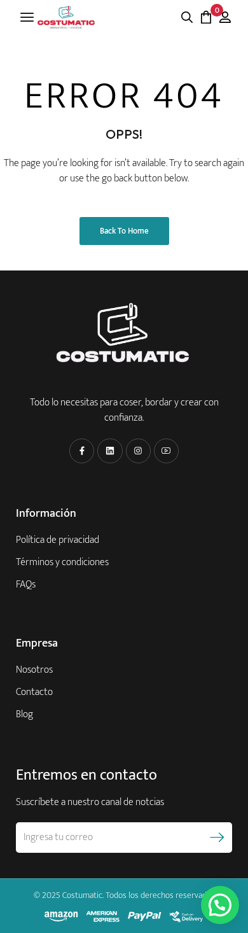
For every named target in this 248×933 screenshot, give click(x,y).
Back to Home (124, 231)
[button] (220, 905)
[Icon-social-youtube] (166, 450)
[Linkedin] (109, 450)
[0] (206, 17)
